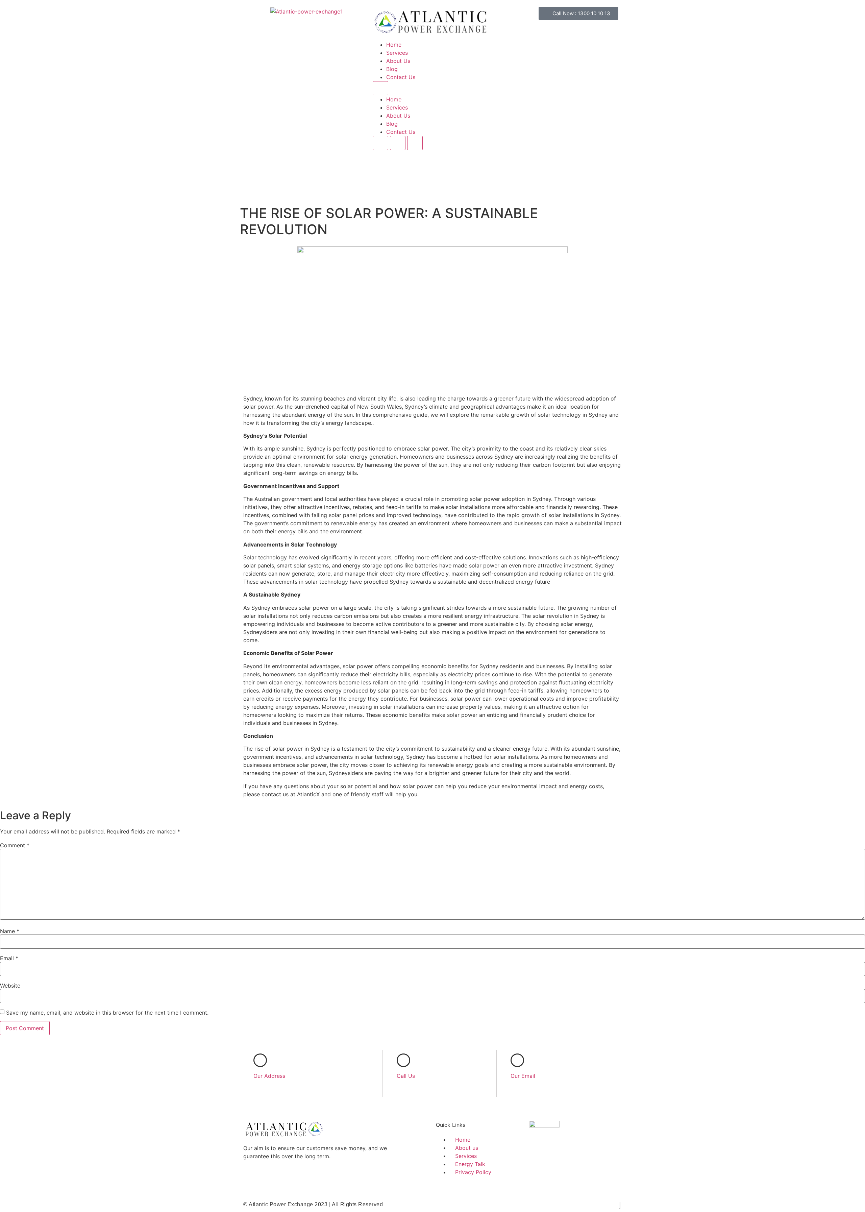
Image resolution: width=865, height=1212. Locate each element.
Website (10, 985)
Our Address (269, 1075)
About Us (398, 60)
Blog (392, 69)
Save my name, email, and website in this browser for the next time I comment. (107, 1012)
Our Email (523, 1075)
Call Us (406, 1075)
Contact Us (400, 77)
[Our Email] (517, 1060)
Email (9, 958)
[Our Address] (260, 1060)
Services (397, 52)
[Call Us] (403, 1060)
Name (9, 931)
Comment (14, 845)
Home (393, 44)
